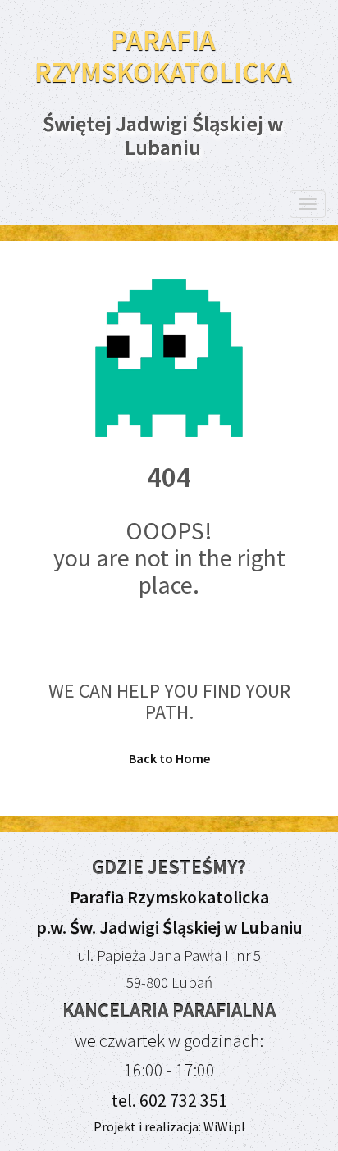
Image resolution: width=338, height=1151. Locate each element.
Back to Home (169, 758)
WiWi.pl (223, 1126)
